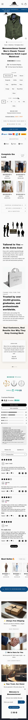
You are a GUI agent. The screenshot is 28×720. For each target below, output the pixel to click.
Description (14, 139)
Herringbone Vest (19, 45)
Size (13, 98)
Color (14, 72)
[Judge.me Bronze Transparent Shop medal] (6, 383)
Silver (14, 93)
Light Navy (14, 84)
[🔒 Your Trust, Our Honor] (14, 673)
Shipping (9, 113)
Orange (7, 89)
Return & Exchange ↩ (14, 208)
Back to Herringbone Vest (15, 589)
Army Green (8, 75)
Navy (21, 84)
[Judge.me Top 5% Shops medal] (14, 383)
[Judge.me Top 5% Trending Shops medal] (21, 383)
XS (3, 101)
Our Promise (14, 629)
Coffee (15, 80)
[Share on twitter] (23, 473)
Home (5, 45)
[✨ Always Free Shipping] (14, 609)
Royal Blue (20, 89)
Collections (11, 45)
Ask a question (14, 211)
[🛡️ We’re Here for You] (14, 641)
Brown (21, 75)
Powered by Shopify (14, 718)
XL (19, 101)
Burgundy (7, 80)
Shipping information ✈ (14, 205)
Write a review (14, 405)
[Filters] (3, 454)
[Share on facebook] (19, 473)
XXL (24, 101)
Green (21, 80)
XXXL (14, 106)
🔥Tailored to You (14, 124)
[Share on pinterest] (26, 473)
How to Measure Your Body (14, 121)
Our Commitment (14, 660)
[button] (11, 60)
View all (22, 155)
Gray (7, 84)
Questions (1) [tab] (20, 449)
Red (13, 89)
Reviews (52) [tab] (8, 449)
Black (15, 75)
